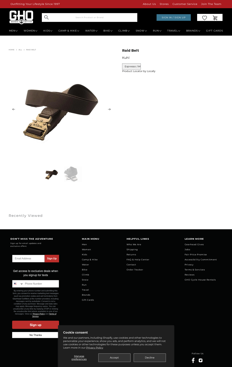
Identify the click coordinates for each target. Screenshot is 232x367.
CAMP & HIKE (67, 30)
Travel (85, 290)
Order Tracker (135, 269)
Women (86, 249)
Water (85, 264)
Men (84, 244)
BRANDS (192, 30)
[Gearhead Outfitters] (21, 17)
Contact (131, 264)
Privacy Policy (94, 347)
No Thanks (36, 335)
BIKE (106, 30)
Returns (131, 254)
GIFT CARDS (214, 30)
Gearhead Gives (194, 244)
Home (12, 50)
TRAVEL (172, 30)
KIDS (46, 30)
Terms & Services (195, 269)
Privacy (189, 264)
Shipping (132, 249)
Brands (86, 295)
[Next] (109, 109)
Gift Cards (88, 300)
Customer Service (185, 4)
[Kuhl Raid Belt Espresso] (61, 109)
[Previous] (13, 109)
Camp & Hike (90, 259)
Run (84, 284)
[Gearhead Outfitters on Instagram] (201, 361)
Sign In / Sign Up (174, 17)
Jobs (187, 249)
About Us (149, 4)
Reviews (189, 274)
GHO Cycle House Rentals (200, 279)
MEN (12, 30)
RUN (156, 30)
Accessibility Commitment (201, 259)
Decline (150, 357)
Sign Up (52, 258)
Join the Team (211, 4)
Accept (114, 357)
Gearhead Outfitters (44, 358)
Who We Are (134, 244)
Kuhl (125, 58)
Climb (85, 274)
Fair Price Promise (196, 254)
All (20, 50)
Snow (85, 279)
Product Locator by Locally (138, 71)
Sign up (35, 324)
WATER (90, 30)
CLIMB (122, 30)
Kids (84, 254)
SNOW (140, 30)
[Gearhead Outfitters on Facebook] (193, 362)
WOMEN (29, 30)
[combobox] (17, 283)
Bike (84, 269)
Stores (164, 4)
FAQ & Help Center (138, 259)
